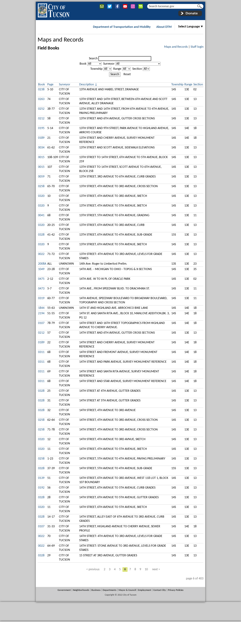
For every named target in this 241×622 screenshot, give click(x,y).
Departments (109, 590)
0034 (41, 147)
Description (86, 84)
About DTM (164, 27)
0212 (41, 118)
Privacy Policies (175, 590)
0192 (41, 487)
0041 (41, 215)
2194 (41, 313)
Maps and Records (60, 40)
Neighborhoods (81, 590)
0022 (41, 254)
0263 (41, 99)
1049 (41, 269)
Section (137, 68)
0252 (41, 108)
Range (117, 68)
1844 (41, 308)
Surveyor (109, 63)
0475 (41, 278)
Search (93, 58)
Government (64, 590)
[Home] (54, 10)
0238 (41, 89)
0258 (41, 186)
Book (83, 63)
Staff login (197, 46)
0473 (41, 288)
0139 (41, 478)
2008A (42, 263)
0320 (41, 196)
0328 (41, 234)
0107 (41, 323)
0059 (41, 176)
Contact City (159, 590)
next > (156, 569)
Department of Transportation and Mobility (122, 27)
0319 (41, 298)
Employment (144, 590)
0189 (41, 137)
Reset (127, 74)
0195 (41, 128)
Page (50, 84)
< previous (93, 569)
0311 (41, 352)
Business (96, 590)
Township (96, 68)
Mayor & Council (127, 590)
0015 (41, 157)
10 (146, 569)
